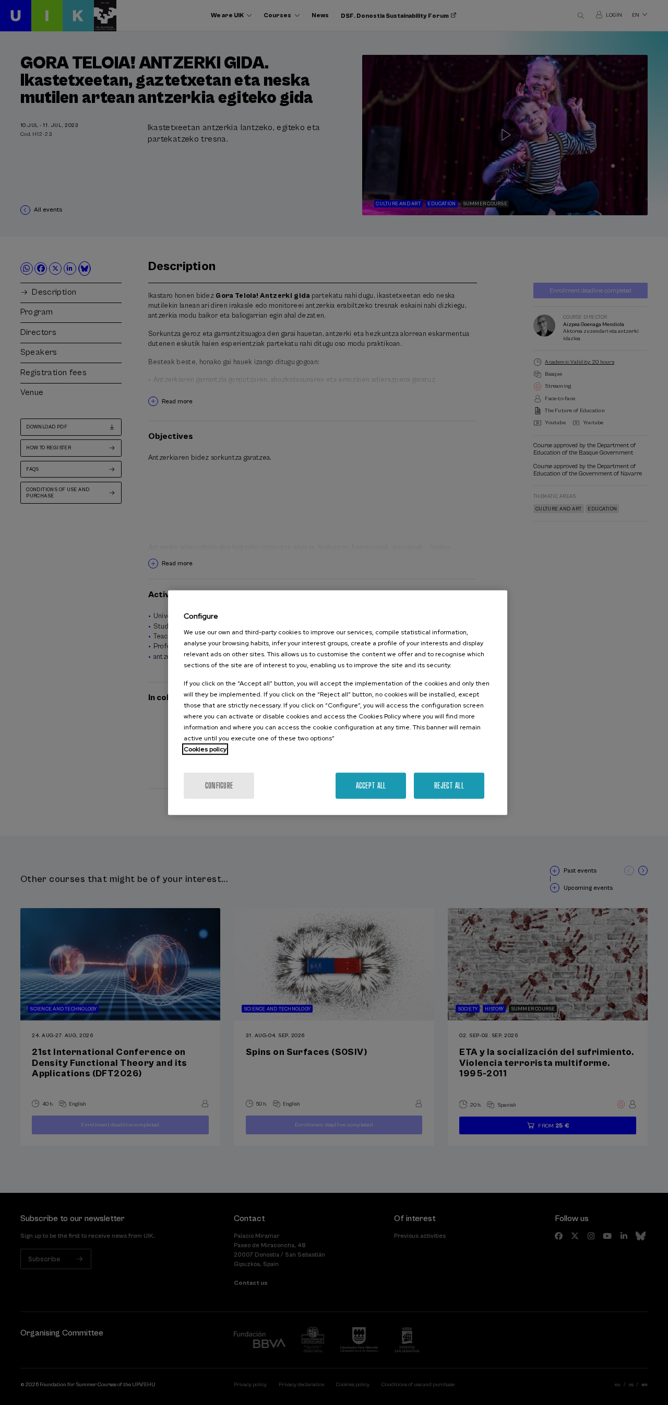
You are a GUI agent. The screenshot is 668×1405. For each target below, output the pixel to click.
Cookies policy (205, 749)
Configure (219, 785)
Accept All (371, 785)
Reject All (449, 785)
